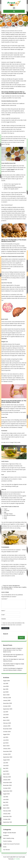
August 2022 (6, 794)
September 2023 (7, 757)
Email (3, 614)
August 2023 (6, 760)
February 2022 (7, 811)
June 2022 (5, 799)
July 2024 (5, 737)
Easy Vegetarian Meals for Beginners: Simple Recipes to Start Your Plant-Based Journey (13, 650)
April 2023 (5, 771)
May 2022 (5, 802)
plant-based (10, 169)
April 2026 (5, 692)
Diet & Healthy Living (8, 838)
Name (3, 610)
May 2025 (5, 717)
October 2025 (7, 706)
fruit (6, 477)
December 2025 (7, 703)
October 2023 (7, 754)
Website (3, 619)
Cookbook (6, 835)
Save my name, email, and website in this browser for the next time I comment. (12, 624)
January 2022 (6, 813)
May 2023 (5, 768)
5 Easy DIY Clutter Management (10, 585)
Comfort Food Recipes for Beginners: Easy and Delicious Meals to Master (13, 669)
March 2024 (6, 746)
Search (5, 634)
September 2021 (7, 822)
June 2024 (6, 740)
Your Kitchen (6, 849)
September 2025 (7, 709)
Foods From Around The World (11, 844)
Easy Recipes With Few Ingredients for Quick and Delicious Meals (13, 655)
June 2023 (5, 765)
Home (4, 847)
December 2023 (7, 751)
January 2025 (6, 726)
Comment (4, 599)
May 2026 (5, 689)
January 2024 (6, 748)
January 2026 (6, 700)
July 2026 (5, 683)
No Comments (14, 27)
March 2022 (6, 808)
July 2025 (5, 712)
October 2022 (7, 788)
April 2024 (5, 743)
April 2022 (5, 805)
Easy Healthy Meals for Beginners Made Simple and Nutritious (13, 664)
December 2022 (7, 782)
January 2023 (6, 779)
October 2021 (6, 819)
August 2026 (6, 680)
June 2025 (6, 714)
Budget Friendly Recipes (9, 832)
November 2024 (7, 729)
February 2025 (7, 723)
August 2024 (6, 734)
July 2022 (5, 796)
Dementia (4, 338)
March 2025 (6, 720)
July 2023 (5, 763)
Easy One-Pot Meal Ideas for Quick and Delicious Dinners (13, 660)
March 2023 (6, 774)
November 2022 (7, 785)
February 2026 (7, 697)
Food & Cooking (7, 841)
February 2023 (7, 777)
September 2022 (7, 791)
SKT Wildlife (17, 859)
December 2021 (7, 816)
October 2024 (7, 731)
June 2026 (6, 686)
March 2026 (6, 695)
